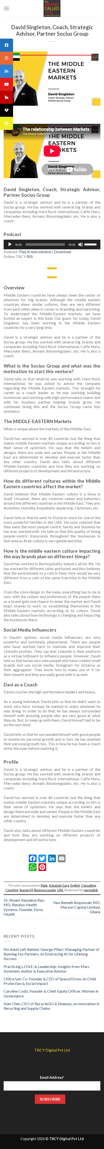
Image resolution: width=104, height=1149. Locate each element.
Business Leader (45, 890)
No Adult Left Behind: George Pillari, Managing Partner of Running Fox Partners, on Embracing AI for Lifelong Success (51, 954)
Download (62, 251)
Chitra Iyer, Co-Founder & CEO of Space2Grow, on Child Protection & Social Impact (50, 981)
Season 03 (26, 890)
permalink (91, 890)
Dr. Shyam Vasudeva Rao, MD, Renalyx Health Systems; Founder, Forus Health (24, 907)
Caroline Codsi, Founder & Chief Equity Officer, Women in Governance (51, 993)
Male (44, 885)
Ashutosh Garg (59, 885)
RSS (30, 256)
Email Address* (52, 1077)
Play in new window (35, 251)
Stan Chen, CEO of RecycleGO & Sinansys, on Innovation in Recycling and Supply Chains (51, 1005)
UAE (60, 890)
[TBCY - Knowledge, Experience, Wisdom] (52, 8)
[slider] (91, 244)
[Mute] (80, 244)
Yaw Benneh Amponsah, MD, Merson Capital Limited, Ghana (76, 907)
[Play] (9, 244)
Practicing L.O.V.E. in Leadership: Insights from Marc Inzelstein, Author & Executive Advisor (47, 968)
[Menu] (6, 8)
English (75, 885)
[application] (52, 244)
